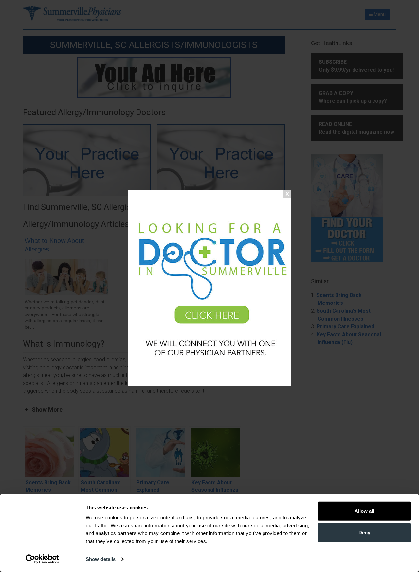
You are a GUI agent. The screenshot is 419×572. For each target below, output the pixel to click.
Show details (101, 559)
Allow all (364, 511)
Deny (364, 532)
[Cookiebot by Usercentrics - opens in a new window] (42, 559)
